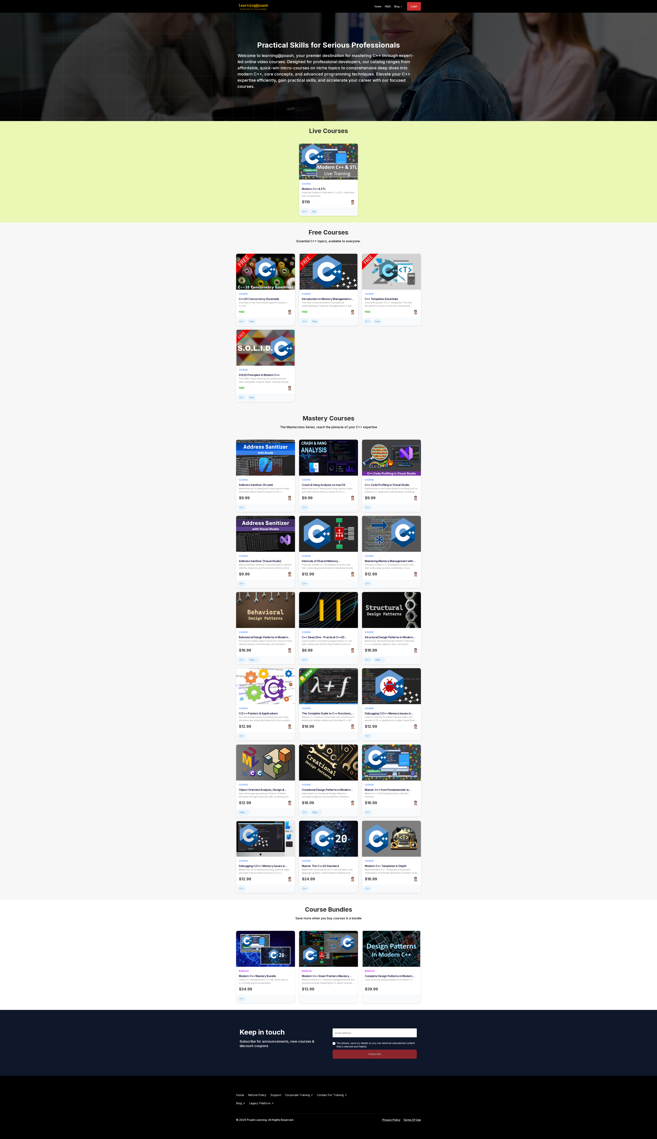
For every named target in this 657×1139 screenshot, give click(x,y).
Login (414, 6)
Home (240, 1095)
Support (275, 1095)
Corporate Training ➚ (299, 1095)
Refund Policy (257, 1095)
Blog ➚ (240, 1103)
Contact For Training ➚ (332, 1095)
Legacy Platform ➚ (261, 1103)
